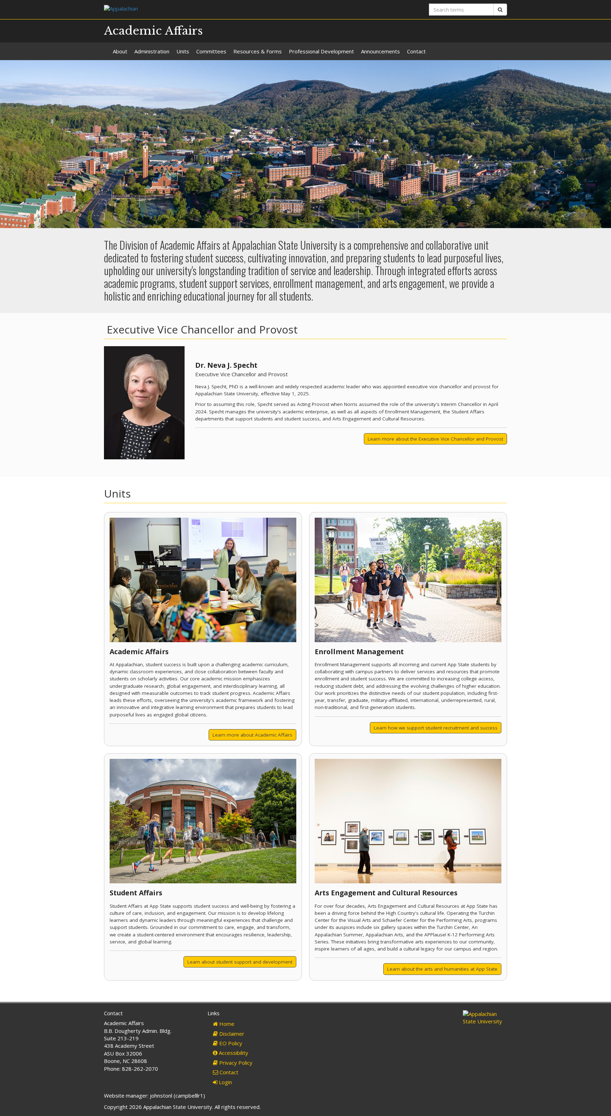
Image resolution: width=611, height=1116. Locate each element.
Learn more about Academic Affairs (252, 735)
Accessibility (232, 1052)
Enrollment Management (359, 651)
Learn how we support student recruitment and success (435, 728)
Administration (151, 51)
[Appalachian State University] (202, 9)
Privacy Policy (235, 1062)
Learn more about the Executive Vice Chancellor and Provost (435, 439)
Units (182, 51)
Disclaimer (231, 1033)
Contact (416, 51)
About (120, 51)
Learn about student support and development (239, 962)
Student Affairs (136, 892)
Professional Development (321, 51)
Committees (211, 51)
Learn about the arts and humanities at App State (442, 969)
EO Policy (230, 1043)
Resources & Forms (257, 51)
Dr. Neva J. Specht (226, 365)
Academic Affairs (153, 31)
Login (224, 1082)
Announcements (380, 51)
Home (226, 1023)
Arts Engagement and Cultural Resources (386, 892)
